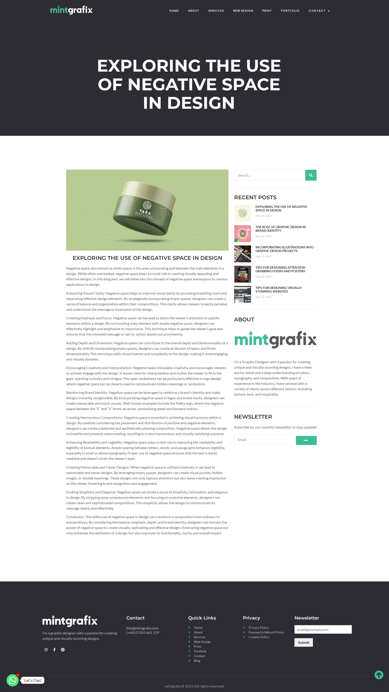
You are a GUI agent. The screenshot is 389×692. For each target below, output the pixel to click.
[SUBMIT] (306, 440)
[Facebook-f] (54, 649)
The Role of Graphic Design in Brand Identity (281, 228)
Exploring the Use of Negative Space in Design (281, 208)
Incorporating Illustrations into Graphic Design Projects (285, 249)
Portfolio (290, 11)
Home (174, 11)
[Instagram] (46, 649)
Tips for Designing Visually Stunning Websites (279, 289)
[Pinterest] (62, 649)
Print (267, 11)
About (193, 11)
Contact (317, 11)
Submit (303, 642)
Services (216, 11)
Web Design (243, 11)
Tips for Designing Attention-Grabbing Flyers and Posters (281, 269)
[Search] (311, 175)
